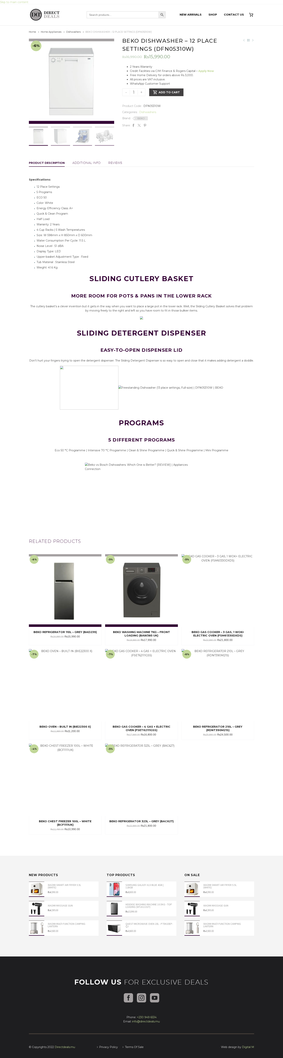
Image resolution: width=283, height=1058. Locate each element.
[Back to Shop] (248, 40)
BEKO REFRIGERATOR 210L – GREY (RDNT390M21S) (217, 728)
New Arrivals (191, 14)
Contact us (234, 14)
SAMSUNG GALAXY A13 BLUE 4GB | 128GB (144, 886)
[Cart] (252, 14)
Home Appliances (51, 31)
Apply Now (206, 71)
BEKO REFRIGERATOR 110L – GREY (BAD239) (65, 632)
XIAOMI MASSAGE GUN (60, 905)
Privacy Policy (108, 1047)
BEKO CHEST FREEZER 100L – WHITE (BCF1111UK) (65, 823)
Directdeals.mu (65, 1047)
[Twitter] (139, 125)
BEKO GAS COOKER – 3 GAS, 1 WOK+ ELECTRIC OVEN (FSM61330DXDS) (218, 633)
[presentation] (34, 81)
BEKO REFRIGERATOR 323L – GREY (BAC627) (141, 821)
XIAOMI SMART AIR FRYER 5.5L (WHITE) (64, 886)
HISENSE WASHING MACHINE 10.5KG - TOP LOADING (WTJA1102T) (149, 906)
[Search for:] (123, 14)
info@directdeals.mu (146, 1021)
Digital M (248, 1047)
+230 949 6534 (147, 1017)
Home (32, 31)
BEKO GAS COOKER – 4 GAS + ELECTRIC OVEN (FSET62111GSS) (141, 728)
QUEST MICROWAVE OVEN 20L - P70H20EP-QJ (149, 925)
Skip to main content (14, 2)
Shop (212, 14)
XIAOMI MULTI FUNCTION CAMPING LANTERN (66, 925)
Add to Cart (166, 92)
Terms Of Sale (134, 1047)
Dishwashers (73, 31)
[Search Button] (162, 14)
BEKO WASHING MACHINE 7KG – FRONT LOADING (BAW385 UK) (141, 633)
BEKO (141, 118)
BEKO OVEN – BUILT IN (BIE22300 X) (65, 726)
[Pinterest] (145, 125)
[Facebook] (133, 125)
